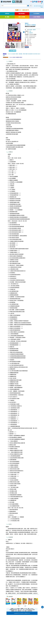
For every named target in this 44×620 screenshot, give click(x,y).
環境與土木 (29, 24)
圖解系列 (26, 23)
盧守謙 (30, 29)
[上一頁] (4, 45)
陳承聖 (34, 29)
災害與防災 (34, 24)
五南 (30, 31)
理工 (26, 24)
